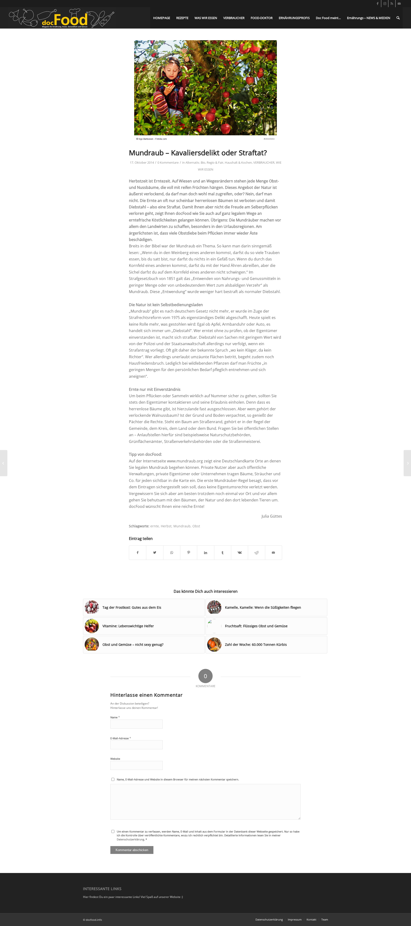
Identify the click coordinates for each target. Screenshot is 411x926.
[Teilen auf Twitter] (154, 552)
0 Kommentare (168, 162)
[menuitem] (161, 18)
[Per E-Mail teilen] (273, 552)
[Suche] (398, 18)
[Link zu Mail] (399, 3)
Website (115, 758)
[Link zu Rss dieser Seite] (391, 3)
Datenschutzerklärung (130, 839)
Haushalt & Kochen (238, 162)
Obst (196, 526)
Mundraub (182, 526)
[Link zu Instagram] (384, 3)
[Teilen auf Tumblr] (222, 552)
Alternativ (192, 162)
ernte (154, 526)
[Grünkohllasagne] (407, 463)
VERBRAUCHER (263, 162)
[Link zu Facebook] (377, 3)
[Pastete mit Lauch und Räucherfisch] (3, 463)
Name (115, 717)
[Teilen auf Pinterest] (188, 552)
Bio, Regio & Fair (212, 162)
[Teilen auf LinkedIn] (205, 552)
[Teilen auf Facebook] (137, 552)
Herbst (166, 526)
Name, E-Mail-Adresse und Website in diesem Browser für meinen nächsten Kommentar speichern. (178, 779)
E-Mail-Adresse (120, 738)
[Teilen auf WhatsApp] (171, 552)
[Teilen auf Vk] (239, 552)
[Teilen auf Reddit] (256, 552)
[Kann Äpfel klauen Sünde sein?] (205, 91)
